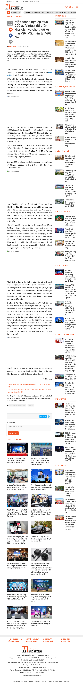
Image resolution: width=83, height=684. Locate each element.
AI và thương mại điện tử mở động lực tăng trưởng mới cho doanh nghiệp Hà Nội (41, 487)
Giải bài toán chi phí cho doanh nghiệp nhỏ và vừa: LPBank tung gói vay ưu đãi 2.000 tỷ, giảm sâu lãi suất (70, 48)
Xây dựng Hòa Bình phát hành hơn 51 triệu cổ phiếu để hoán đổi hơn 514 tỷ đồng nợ (70, 76)
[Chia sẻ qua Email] (11, 42)
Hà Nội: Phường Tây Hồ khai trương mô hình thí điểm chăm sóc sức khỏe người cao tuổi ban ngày (70, 523)
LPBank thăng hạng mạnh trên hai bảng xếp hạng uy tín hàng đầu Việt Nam (70, 62)
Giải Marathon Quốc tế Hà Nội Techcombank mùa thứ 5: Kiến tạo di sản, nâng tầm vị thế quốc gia (70, 506)
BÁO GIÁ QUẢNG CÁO (63, 681)
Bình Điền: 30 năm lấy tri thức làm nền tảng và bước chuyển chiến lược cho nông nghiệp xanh (70, 114)
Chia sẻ (44, 416)
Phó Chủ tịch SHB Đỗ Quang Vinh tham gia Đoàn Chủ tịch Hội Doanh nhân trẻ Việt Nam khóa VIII (70, 454)
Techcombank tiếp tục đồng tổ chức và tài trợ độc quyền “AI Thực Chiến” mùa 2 (17, 597)
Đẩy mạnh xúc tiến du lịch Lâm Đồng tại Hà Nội (70, 377)
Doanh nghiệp (63, 212)
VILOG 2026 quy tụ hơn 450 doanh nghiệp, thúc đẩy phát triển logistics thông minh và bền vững (17, 513)
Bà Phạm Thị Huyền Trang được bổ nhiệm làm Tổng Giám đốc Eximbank (70, 425)
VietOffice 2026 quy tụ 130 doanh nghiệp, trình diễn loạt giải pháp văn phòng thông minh (41, 513)
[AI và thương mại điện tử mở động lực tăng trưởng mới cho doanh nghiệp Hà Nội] (59, 319)
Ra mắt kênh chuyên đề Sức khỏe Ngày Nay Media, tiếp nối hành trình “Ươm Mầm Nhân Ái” (70, 477)
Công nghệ (62, 266)
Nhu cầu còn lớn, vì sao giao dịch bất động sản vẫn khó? (70, 203)
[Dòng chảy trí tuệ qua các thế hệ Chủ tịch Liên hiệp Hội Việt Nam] (59, 126)
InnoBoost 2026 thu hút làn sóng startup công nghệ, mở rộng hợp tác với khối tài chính (41, 598)
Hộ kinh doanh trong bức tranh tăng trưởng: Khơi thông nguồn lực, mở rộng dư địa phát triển (43, 12)
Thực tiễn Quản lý (66, 334)
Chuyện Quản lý (32, 639)
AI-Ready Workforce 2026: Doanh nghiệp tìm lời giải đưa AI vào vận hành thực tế (17, 487)
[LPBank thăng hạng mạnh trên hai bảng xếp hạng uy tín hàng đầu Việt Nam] (59, 59)
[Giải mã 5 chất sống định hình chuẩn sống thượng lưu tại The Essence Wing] (59, 157)
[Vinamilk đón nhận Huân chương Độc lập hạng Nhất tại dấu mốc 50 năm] (59, 230)
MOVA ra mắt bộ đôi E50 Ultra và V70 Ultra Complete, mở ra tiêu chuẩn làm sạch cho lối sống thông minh (17, 625)
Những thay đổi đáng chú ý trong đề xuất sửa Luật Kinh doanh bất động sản (70, 176)
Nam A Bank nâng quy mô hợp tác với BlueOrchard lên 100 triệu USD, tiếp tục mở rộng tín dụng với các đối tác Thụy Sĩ (70, 29)
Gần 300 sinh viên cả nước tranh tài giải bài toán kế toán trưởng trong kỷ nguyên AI (17, 566)
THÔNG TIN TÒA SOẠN (20, 681)
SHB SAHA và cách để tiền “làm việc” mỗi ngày (70, 245)
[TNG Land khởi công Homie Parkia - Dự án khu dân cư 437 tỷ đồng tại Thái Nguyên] (59, 186)
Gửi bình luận (13, 433)
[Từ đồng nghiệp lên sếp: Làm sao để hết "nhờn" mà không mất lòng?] (59, 138)
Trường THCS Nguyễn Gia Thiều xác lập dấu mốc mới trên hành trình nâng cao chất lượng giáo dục (70, 346)
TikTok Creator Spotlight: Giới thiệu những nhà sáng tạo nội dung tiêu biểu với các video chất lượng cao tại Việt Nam (17, 540)
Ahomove (30, 405)
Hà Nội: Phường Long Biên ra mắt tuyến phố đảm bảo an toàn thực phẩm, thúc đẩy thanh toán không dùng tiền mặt (70, 363)
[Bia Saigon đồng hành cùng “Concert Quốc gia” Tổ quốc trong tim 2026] (59, 253)
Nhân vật (61, 399)
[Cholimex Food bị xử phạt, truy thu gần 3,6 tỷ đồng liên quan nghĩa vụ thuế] (59, 218)
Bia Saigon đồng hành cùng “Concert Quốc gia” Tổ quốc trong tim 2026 (70, 256)
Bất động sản (63, 151)
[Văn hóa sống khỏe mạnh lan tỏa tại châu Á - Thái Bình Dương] (59, 488)
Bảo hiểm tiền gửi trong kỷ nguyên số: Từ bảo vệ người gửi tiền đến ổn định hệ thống (70, 388)
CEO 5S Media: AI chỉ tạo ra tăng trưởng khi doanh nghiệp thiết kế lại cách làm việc (70, 438)
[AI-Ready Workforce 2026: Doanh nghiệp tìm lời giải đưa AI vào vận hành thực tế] (59, 303)
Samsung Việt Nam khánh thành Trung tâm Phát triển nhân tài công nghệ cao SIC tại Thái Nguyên (40, 461)
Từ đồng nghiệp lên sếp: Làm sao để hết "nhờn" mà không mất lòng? (70, 142)
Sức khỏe (61, 466)
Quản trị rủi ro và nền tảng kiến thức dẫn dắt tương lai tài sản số (40, 624)
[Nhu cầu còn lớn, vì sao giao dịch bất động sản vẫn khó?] (59, 201)
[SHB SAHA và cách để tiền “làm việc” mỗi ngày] (59, 243)
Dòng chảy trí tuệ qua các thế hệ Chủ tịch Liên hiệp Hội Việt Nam (70, 129)
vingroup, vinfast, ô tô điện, (17, 405)
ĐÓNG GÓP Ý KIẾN (34, 681)
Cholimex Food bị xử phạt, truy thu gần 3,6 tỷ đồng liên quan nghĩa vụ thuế (70, 221)
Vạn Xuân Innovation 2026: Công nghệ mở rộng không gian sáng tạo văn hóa (16, 460)
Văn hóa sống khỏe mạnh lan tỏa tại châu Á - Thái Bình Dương (70, 491)
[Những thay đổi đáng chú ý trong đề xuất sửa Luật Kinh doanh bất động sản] (59, 172)
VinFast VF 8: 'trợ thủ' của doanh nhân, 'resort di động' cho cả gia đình (41, 539)
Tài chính (61, 16)
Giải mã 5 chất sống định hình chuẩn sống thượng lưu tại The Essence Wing (70, 161)
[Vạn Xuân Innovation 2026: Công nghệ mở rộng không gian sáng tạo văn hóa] (59, 272)
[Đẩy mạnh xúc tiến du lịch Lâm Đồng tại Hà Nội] (59, 376)
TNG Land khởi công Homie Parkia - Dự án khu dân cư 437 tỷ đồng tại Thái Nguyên (70, 190)
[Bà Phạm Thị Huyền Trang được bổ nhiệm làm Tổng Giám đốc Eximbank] (59, 422)
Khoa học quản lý (66, 87)
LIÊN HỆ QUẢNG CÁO (48, 681)
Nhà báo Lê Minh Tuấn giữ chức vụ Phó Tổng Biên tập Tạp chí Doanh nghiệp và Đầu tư (70, 410)
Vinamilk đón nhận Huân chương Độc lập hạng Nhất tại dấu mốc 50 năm (70, 233)
